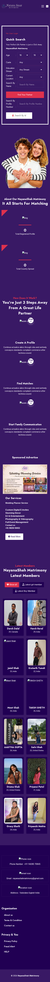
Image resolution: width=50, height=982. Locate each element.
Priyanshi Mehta (36, 826)
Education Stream (10, 70)
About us (8, 915)
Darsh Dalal (13, 628)
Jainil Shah (13, 668)
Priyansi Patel (36, 786)
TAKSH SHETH (37, 707)
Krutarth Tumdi (37, 668)
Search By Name (10, 85)
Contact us (9, 925)
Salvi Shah (36, 747)
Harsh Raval (36, 628)
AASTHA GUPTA (13, 747)
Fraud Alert (9, 946)
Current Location (9, 77)
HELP (6, 951)
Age (8, 55)
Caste (8, 62)
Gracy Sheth (13, 826)
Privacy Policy (10, 941)
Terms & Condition (13, 920)
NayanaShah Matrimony (28, 976)
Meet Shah (13, 707)
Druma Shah (13, 786)
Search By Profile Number (10, 103)
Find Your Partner (25, 94)
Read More (15, 536)
